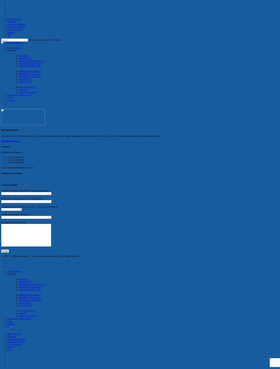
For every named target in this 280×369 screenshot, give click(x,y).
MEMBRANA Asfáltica (30, 71)
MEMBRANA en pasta (30, 297)
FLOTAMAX (25, 82)
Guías (9, 97)
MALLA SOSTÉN (28, 92)
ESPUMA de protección (30, 63)
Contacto (11, 100)
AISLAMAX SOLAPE (30, 66)
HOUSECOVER (27, 87)
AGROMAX (25, 79)
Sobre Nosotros (14, 48)
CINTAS (23, 90)
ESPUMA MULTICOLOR (31, 61)
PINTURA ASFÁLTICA (30, 300)
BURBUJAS (25, 58)
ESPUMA (23, 55)
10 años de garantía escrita (19, 318)
